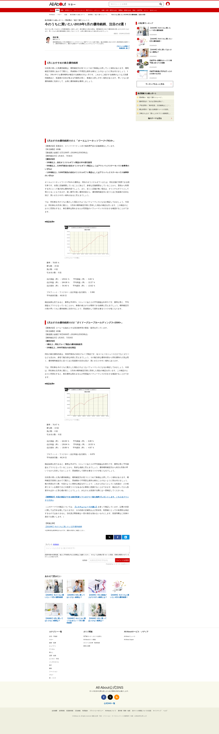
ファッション (53, 671)
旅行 (50, 665)
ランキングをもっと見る (155, 84)
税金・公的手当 (137, 10)
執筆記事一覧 (123, 48)
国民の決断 (86, 646)
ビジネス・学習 (54, 659)
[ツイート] (109, 537)
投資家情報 (69, 711)
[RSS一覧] (116, 697)
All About (52, 14)
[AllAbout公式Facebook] (103, 697)
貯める (52, 10)
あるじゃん (153, 10)
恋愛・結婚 (52, 655)
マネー (72, 4)
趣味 (50, 668)
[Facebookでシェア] (117, 537)
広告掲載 (78, 711)
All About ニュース (129, 636)
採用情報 (62, 711)
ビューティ (52, 646)
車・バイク (52, 678)
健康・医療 (52, 643)
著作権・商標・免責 (124, 711)
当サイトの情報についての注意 (141, 711)
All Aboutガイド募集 (89, 639)
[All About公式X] (110, 697)
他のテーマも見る (155, 118)
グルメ (51, 675)
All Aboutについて (110, 711)
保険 (62, 10)
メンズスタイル (54, 662)
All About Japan (129, 639)
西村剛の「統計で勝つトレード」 (98, 14)
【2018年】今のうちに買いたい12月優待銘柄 (63, 527)
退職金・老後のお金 (125, 10)
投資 (57, 10)
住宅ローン (68, 10)
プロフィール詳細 (122, 46)
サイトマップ (157, 711)
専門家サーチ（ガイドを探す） (93, 636)
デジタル (52, 649)
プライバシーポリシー (96, 711)
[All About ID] (168, 4)
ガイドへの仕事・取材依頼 (91, 643)
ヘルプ (165, 711)
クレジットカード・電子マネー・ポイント (87, 10)
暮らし (51, 652)
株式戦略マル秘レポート (77, 14)
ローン (146, 10)
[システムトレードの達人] (87, 241)
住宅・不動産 (53, 636)
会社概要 (54, 711)
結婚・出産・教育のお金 (109, 10)
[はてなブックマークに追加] (125, 537)
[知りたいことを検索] (161, 4)
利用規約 (85, 711)
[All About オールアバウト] (57, 5)
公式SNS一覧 (109, 703)
